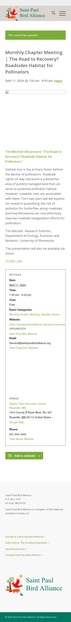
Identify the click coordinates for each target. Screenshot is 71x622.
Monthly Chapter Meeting (24, 314)
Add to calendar (25, 456)
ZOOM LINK (13, 261)
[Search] (51, 13)
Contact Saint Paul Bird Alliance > (24, 555)
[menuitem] (51, 13)
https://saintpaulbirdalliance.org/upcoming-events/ (39, 324)
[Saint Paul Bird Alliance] (29, 13)
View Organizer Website (23, 348)
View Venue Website (21, 439)
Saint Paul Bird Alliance (23, 334)
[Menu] (60, 13)
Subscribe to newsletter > (27, 542)
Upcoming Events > (16, 549)
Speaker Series (50, 314)
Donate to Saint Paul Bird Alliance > (25, 536)
